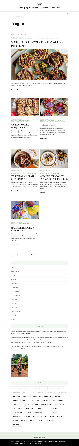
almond (35, 388)
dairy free (47, 396)
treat (23, 420)
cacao (25, 392)
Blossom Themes (23, 443)
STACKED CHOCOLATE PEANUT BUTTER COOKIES (54, 177)
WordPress (38, 443)
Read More (14, 89)
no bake (40, 408)
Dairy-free (14, 38)
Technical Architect (32, 346)
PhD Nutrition (53, 412)
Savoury (14, 307)
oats (29, 412)
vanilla (31, 420)
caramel (41, 392)
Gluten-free (22, 38)
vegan (40, 420)
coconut (26, 396)
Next (31, 254)
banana (52, 388)
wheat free (16, 424)
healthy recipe (46, 404)
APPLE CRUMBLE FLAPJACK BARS (20, 126)
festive (24, 400)
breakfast (16, 392)
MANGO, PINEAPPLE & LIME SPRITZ (22, 229)
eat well (15, 400)
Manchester (30, 408)
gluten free (35, 400)
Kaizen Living (17, 408)
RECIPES (42, 38)
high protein (59, 404)
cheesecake (51, 392)
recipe (35, 416)
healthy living (32, 404)
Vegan (56, 38)
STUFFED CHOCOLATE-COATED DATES (23, 177)
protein (27, 416)
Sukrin (59, 416)
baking (43, 388)
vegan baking (51, 420)
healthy (45, 400)
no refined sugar (18, 412)
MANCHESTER (15, 271)
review (43, 416)
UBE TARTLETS (48, 124)
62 (27, 254)
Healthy (29, 38)
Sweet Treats (49, 38)
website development (53, 346)
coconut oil (36, 396)
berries (61, 388)
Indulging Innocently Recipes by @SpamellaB (39, 7)
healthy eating (18, 404)
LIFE (12, 267)
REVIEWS (13, 319)
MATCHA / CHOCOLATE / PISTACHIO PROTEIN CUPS (37, 44)
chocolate (62, 392)
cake (32, 392)
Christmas (16, 396)
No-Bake (36, 38)
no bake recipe (52, 408)
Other (13, 275)
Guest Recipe (16, 295)
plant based (16, 416)
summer (15, 420)
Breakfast (15, 283)
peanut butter (39, 412)
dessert (57, 396)
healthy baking (57, 400)
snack (52, 416)
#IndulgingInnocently (20, 388)
